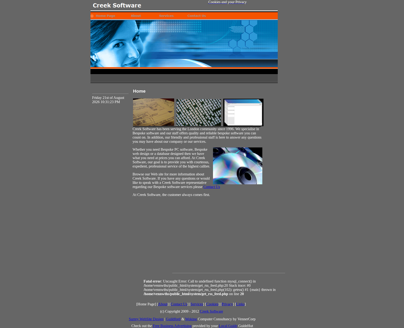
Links (240, 304)
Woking (191, 319)
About (162, 304)
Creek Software (211, 311)
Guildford (173, 319)
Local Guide (228, 326)
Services (197, 304)
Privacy (227, 304)
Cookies (212, 304)
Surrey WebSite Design (146, 319)
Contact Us (211, 187)
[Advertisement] (229, 239)
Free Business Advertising (172, 326)
